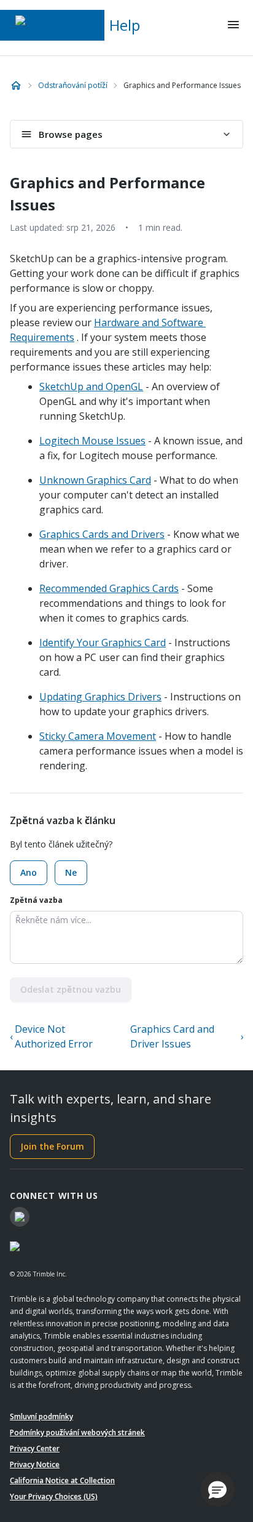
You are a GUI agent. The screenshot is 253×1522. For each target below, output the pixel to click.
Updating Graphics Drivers (100, 696)
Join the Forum (52, 1146)
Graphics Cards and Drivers (102, 534)
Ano (28, 872)
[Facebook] (19, 1217)
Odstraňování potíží (72, 85)
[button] (217, 1489)
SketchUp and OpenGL (91, 386)
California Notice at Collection (62, 1480)
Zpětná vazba (36, 900)
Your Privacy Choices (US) (54, 1496)
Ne (71, 872)
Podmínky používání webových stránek (77, 1432)
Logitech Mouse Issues (92, 440)
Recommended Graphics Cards (109, 588)
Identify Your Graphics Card (102, 642)
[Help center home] (16, 85)
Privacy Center (35, 1448)
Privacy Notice (35, 1464)
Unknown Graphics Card (95, 480)
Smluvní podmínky (41, 1416)
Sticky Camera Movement (97, 736)
